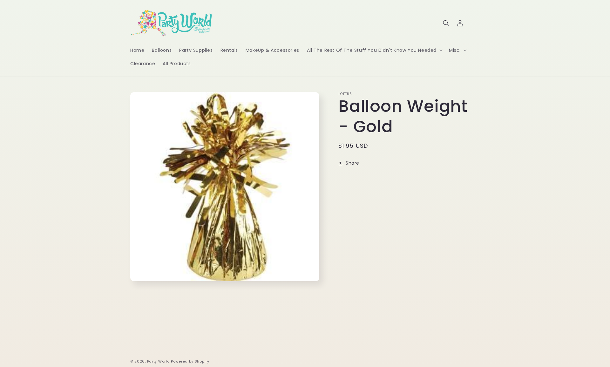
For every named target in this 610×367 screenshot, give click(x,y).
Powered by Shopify (190, 361)
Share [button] (352, 163)
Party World (158, 361)
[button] (374, 50)
